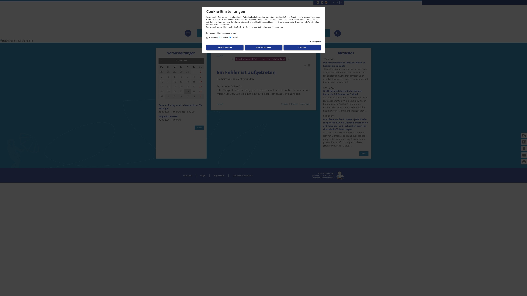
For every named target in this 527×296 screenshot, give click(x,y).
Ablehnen (302, 48)
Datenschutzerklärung (226, 33)
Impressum (211, 33)
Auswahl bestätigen (263, 48)
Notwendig (213, 38)
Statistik (235, 38)
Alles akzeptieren (225, 48)
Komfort (224, 38)
